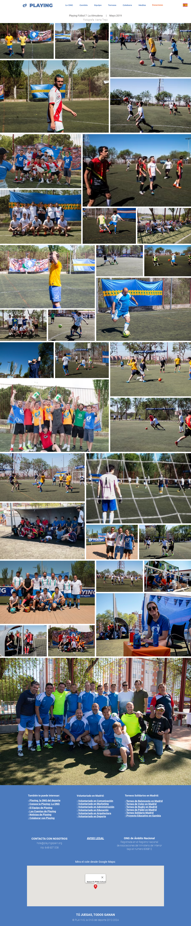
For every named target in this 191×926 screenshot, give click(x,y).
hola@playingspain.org (49, 843)
